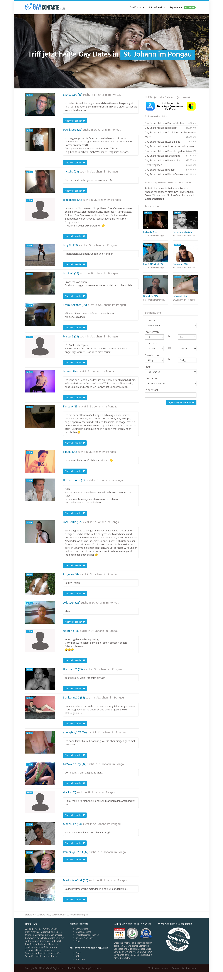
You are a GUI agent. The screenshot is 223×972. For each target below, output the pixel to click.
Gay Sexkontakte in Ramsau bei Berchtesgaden (170, 163)
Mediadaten (154, 968)
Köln (78, 956)
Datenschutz (178, 968)
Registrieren (182, 8)
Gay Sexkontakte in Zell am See (170, 141)
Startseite (29, 914)
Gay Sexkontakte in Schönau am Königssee (170, 147)
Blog (78, 940)
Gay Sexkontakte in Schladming (170, 156)
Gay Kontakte (137, 8)
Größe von (151, 343)
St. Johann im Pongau (107, 95)
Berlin (78, 953)
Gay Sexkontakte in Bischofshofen (170, 123)
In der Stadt (151, 390)
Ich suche (150, 320)
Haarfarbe (151, 378)
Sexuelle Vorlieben (84, 937)
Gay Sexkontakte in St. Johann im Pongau (67, 914)
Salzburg (41, 914)
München (80, 959)
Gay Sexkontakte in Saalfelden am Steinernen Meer (170, 135)
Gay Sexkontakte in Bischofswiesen (170, 174)
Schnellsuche (82, 928)
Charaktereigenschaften (87, 934)
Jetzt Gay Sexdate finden (182, 402)
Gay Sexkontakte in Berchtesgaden (170, 151)
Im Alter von (152, 332)
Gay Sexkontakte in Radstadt (170, 127)
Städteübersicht (157, 8)
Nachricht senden (74, 120)
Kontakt (165, 968)
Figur (148, 366)
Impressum (191, 968)
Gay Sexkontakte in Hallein (170, 169)
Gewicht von (152, 355)
